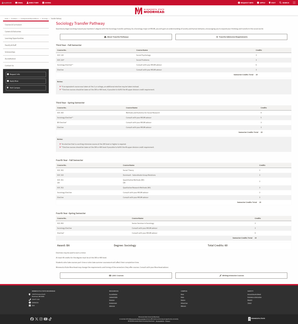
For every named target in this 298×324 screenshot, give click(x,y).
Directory (112, 300)
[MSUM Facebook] (32, 319)
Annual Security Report (254, 294)
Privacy (167, 321)
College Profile (113, 297)
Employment (113, 303)
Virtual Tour (184, 303)
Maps (182, 294)
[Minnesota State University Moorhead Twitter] (36, 319)
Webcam (183, 306)
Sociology (45, 19)
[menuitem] (6, 2)
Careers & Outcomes (13, 31)
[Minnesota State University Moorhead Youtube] (46, 319)
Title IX (249, 303)
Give (33, 305)
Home (6, 19)
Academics (14, 19)
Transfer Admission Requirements (233, 37)
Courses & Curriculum (13, 24)
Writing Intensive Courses (233, 275)
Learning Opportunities (14, 38)
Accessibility (160, 321)
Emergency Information (254, 297)
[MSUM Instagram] (40, 319)
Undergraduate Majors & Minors (29, 19)
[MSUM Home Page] (149, 10)
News (182, 297)
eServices (112, 306)
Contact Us (9, 65)
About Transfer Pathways (118, 37)
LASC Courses (118, 275)
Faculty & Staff (10, 45)
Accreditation (10, 58)
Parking (183, 300)
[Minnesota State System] (256, 319)
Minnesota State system (137, 319)
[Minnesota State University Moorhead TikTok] (50, 319)
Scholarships (10, 52)
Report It (249, 300)
